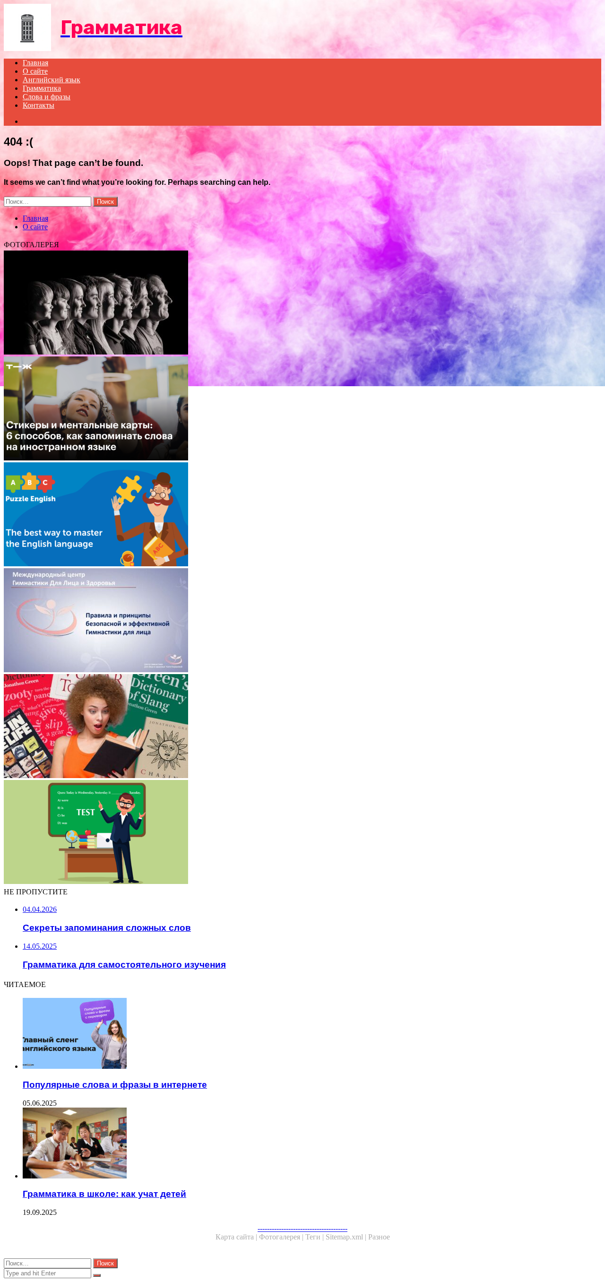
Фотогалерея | (282, 1237)
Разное (379, 1237)
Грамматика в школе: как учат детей (104, 1194)
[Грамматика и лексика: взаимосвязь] (287, 833)
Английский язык (51, 80)
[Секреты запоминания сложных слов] (287, 409)
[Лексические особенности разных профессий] (287, 303)
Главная (35, 63)
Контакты (38, 105)
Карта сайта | (237, 1237)
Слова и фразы (46, 97)
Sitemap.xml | (347, 1237)
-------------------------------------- (302, 1228)
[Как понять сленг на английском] (287, 727)
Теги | (315, 1237)
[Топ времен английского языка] (287, 515)
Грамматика (42, 88)
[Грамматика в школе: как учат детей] (297, 1144)
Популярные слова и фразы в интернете (115, 1085)
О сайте (35, 71)
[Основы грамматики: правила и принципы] (287, 621)
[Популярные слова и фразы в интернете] (297, 1034)
